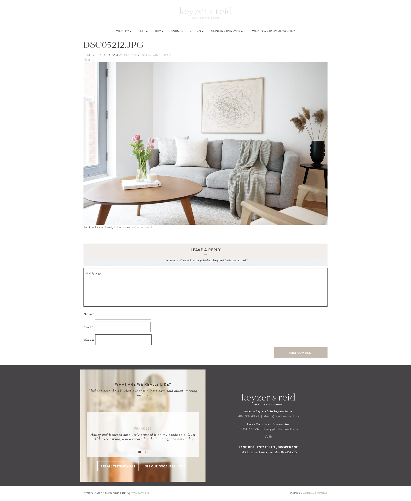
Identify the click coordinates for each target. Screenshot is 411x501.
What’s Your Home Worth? (273, 31)
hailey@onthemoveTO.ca (281, 429)
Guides (195, 31)
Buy (158, 31)
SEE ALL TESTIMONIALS (118, 466)
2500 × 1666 (128, 55)
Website (88, 339)
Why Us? (122, 31)
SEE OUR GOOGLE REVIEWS (165, 466)
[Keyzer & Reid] (205, 12)
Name (88, 314)
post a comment (141, 227)
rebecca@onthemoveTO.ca (281, 416)
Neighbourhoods (226, 31)
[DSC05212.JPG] (205, 143)
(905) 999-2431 (250, 429)
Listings (177, 31)
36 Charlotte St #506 (156, 55)
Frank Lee (143, 428)
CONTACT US (140, 493)
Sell (142, 31)
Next (88, 59)
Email (88, 327)
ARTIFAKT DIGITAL (315, 493)
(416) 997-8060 (248, 416)
